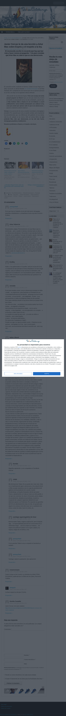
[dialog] (33, 358)
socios (19, 347)
